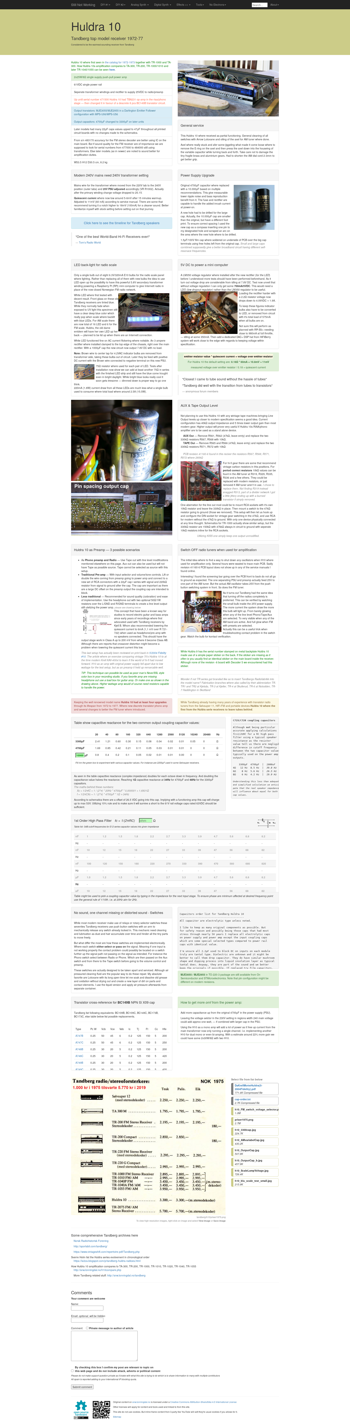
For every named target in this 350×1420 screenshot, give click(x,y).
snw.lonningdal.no (141, 1401)
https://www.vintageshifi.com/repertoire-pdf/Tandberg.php (107, 1251)
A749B (79, 1062)
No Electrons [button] (216, 4)
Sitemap (117, 1416)
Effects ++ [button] (183, 4)
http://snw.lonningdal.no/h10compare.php (97, 1270)
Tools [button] (199, 4)
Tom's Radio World (90, 242)
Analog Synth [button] (139, 4)
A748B (79, 1049)
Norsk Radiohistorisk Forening (91, 1241)
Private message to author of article (110, 1328)
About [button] (273, 4)
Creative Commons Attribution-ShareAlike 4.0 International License (203, 1401)
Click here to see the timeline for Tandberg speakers (122, 222)
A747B (79, 1035)
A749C (79, 1069)
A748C (79, 1056)
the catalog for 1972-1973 (120, 62)
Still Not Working (83, 4)
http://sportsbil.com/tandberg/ (90, 1246)
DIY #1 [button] (104, 4)
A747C (79, 1042)
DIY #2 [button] (120, 4)
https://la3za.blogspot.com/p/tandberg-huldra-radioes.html (107, 1261)
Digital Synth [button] (161, 4)
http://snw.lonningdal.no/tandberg (126, 1275)
